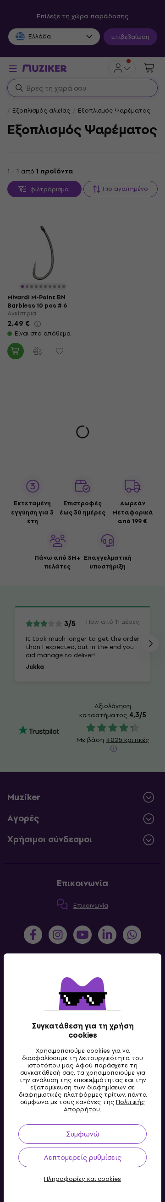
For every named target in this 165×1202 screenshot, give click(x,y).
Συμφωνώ (82, 1134)
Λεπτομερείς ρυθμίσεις (82, 1157)
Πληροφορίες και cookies (82, 1179)
